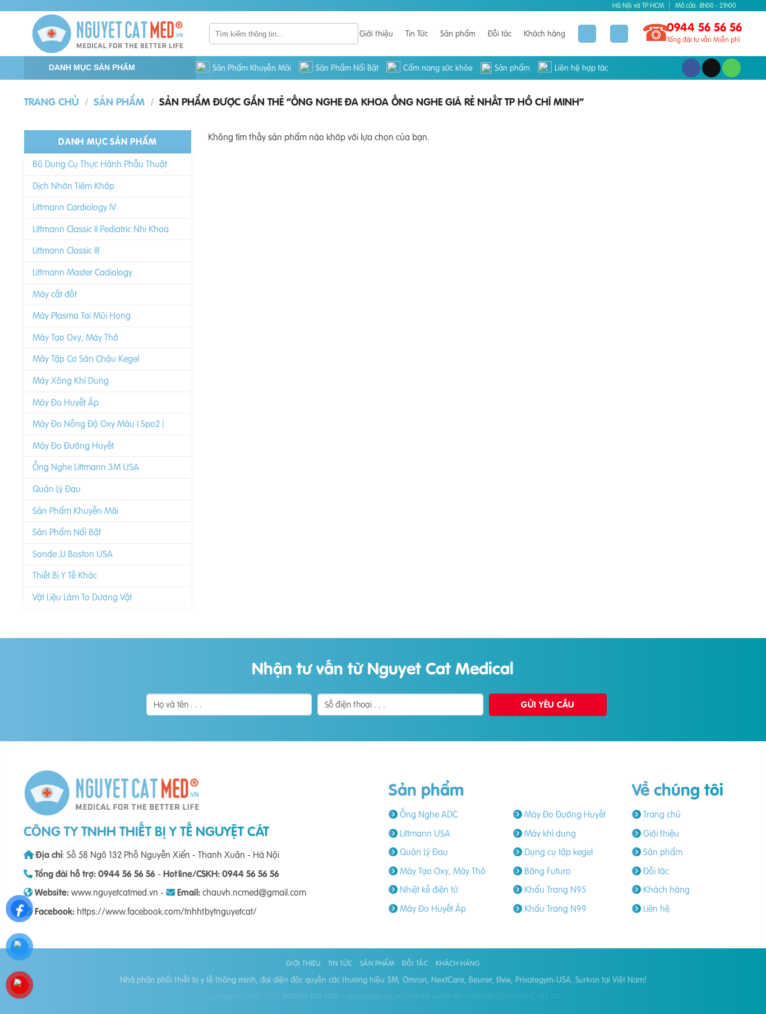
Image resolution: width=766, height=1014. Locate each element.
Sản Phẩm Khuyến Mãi (252, 68)
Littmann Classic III (66, 250)
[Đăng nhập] (587, 34)
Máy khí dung (549, 833)
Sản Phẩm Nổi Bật (347, 68)
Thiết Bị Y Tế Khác (65, 575)
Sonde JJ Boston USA (73, 554)
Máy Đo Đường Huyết (73, 445)
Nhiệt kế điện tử (428, 889)
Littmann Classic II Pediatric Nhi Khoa (101, 229)
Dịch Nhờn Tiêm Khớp (73, 186)
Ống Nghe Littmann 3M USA (86, 467)
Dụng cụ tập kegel (557, 852)
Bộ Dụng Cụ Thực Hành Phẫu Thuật (100, 164)
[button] (619, 34)
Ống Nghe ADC (428, 814)
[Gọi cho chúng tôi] (731, 67)
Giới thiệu (376, 33)
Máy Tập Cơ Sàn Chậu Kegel (86, 358)
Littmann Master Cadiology (82, 272)
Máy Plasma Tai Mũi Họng (82, 315)
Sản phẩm (458, 33)
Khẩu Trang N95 (554, 889)
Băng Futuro (546, 871)
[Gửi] (348, 33)
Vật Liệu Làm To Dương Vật (82, 597)
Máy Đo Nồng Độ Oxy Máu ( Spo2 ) (98, 423)
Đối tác (499, 33)
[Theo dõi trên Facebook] (691, 67)
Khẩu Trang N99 (554, 908)
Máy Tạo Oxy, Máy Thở (75, 337)
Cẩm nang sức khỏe (438, 68)
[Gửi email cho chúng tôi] (711, 67)
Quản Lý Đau (57, 489)
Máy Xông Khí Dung (71, 380)
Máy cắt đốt (55, 294)
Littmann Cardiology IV (74, 207)
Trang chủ (51, 102)
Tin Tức (416, 33)
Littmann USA (424, 833)
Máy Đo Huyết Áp (66, 402)
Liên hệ (655, 908)
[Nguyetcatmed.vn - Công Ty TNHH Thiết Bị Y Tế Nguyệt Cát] (108, 33)
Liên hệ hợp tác (581, 68)
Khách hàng (544, 33)
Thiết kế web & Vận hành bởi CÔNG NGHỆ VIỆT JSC (483, 996)
